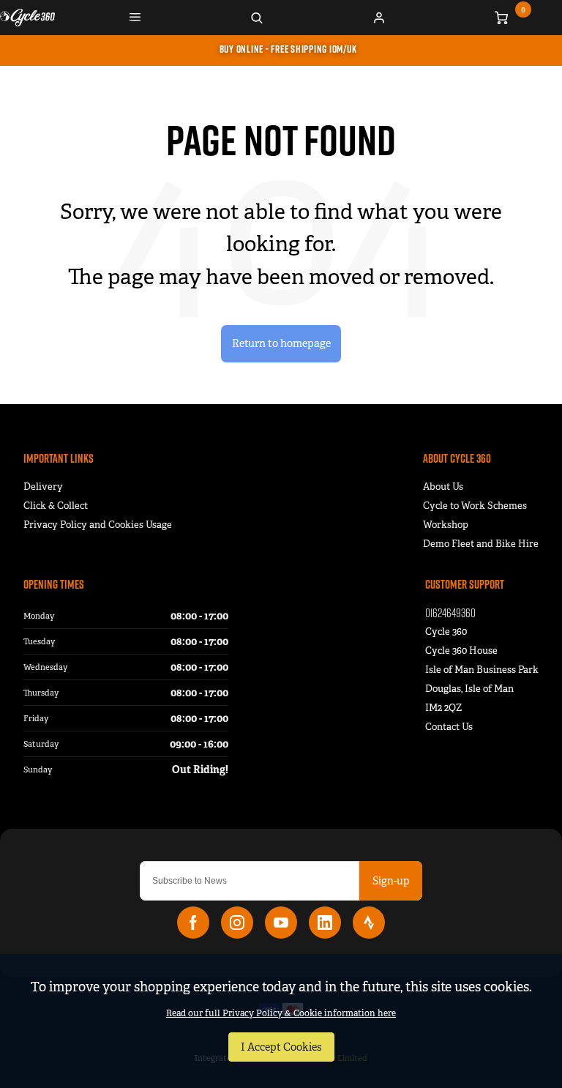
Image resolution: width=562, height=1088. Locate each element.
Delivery (43, 486)
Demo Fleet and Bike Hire (481, 543)
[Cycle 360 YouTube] (281, 922)
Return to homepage (281, 343)
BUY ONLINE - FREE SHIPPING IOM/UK (288, 49)
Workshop (445, 524)
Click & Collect (55, 505)
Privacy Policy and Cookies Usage (97, 524)
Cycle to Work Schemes (475, 505)
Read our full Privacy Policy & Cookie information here (281, 1013)
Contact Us (449, 726)
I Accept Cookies (281, 1047)
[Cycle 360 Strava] (369, 922)
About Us (443, 486)
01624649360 (450, 612)
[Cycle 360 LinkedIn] (325, 922)
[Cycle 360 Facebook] (193, 922)
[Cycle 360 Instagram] (237, 922)
